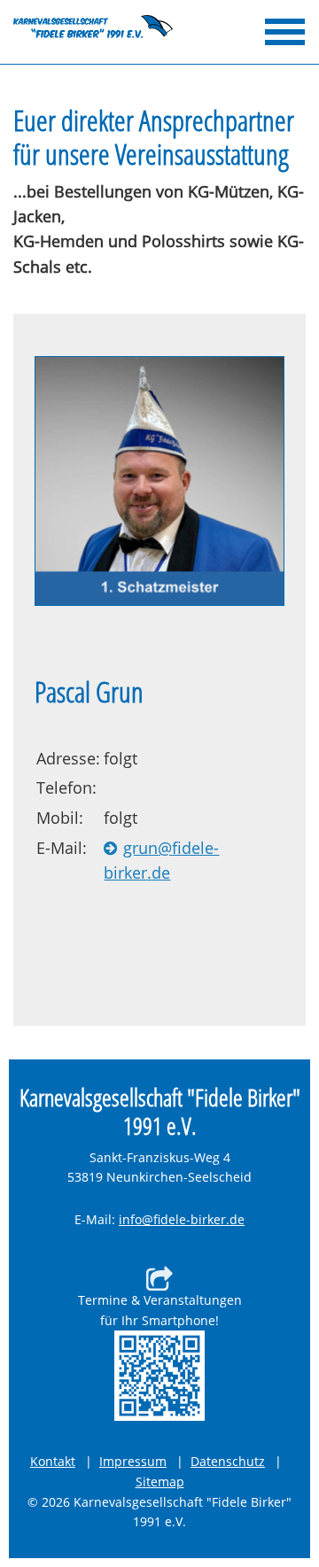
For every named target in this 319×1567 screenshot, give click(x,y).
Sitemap (160, 1481)
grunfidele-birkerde (193, 860)
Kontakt (52, 1461)
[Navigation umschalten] (285, 32)
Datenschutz (228, 1461)
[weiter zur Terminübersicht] (159, 1375)
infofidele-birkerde (182, 1220)
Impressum (133, 1461)
